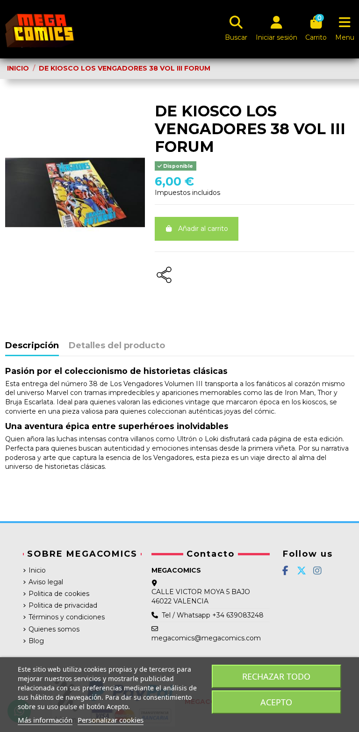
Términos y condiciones (67, 617)
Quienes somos (54, 629)
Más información (45, 720)
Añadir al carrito (203, 228)
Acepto (276, 702)
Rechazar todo (276, 676)
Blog (36, 641)
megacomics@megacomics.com (206, 638)
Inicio (37, 570)
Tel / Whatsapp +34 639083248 (213, 615)
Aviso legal (46, 582)
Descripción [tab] (32, 346)
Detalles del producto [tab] (117, 346)
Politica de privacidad (63, 605)
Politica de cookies (59, 593)
